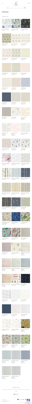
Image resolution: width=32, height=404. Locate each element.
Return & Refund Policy (10, 389)
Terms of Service (4, 389)
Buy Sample (28, 403)
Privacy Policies (15, 389)
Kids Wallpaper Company (22, 402)
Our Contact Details (26, 389)
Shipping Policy (20, 389)
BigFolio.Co (29, 402)
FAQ (23, 389)
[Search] (25, 7)
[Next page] (21, 381)
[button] (2, 3)
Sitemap (16, 391)
